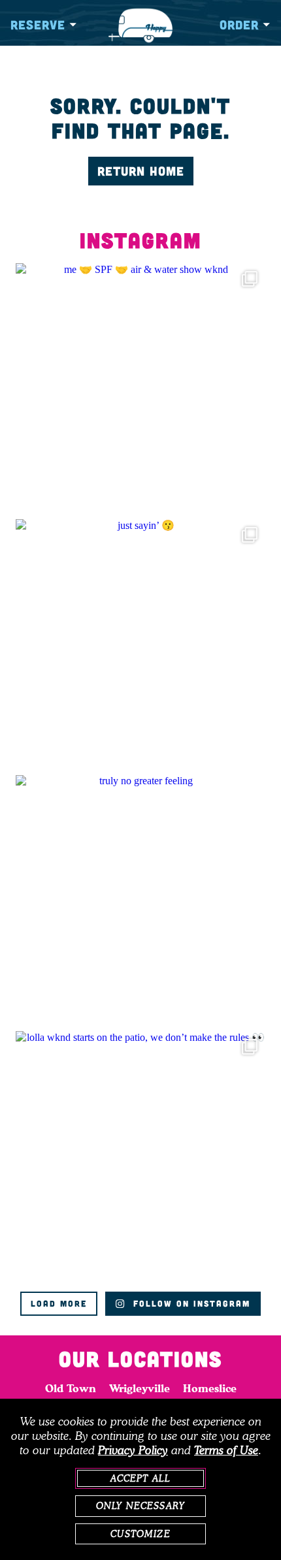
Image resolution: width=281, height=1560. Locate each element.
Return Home (140, 170)
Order (239, 24)
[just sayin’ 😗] (140, 644)
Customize (140, 1534)
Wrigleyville (139, 1388)
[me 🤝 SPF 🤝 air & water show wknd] (140, 388)
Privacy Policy (133, 1450)
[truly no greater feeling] (140, 900)
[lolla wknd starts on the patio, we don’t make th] (140, 1156)
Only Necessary (140, 1506)
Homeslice (210, 1388)
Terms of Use (226, 1450)
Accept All (140, 1478)
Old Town (70, 1388)
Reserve (37, 24)
